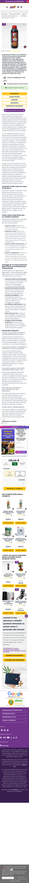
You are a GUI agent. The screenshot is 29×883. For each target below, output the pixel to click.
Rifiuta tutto (21, 877)
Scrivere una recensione (14, 660)
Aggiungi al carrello (14, 488)
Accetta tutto (8, 877)
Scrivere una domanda (14, 655)
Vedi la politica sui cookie (7, 874)
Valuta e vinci (5, 51)
